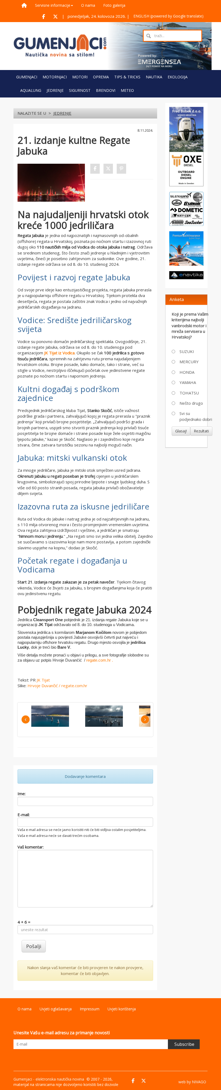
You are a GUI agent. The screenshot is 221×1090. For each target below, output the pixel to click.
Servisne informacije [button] (52, 5)
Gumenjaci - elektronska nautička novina (48, 1079)
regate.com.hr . (99, 660)
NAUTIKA (154, 76)
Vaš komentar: (31, 847)
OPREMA (101, 76)
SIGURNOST (80, 90)
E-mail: (24, 814)
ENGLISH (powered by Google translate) (168, 16)
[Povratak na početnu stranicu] (59, 45)
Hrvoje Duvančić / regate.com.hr (57, 685)
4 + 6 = (24, 922)
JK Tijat (43, 680)
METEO (127, 90)
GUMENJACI (26, 76)
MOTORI (80, 76)
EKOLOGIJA (178, 76)
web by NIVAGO (192, 1081)
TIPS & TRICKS (127, 76)
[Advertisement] (192, 480)
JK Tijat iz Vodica (59, 352)
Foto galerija (114, 5)
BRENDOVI (105, 90)
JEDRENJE (55, 90)
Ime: (22, 793)
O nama (88, 5)
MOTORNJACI (55, 76)
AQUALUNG (30, 90)
